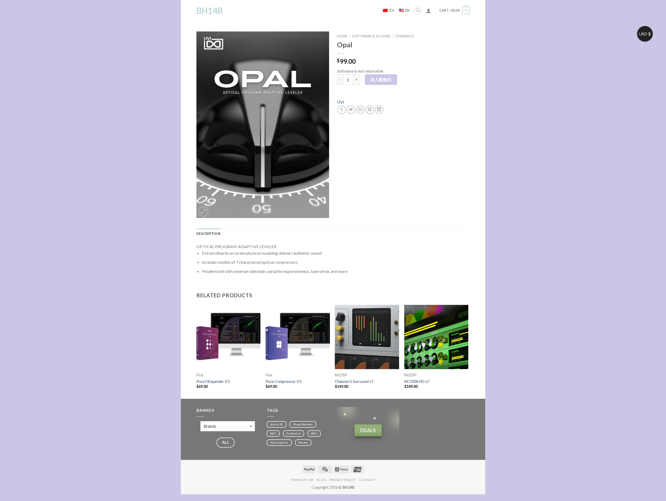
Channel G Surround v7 (354, 381)
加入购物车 (381, 79)
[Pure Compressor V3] (298, 337)
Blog (321, 480)
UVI (340, 101)
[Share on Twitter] (351, 109)
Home (342, 36)
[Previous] (197, 351)
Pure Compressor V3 (283, 381)
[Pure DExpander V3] (228, 337)
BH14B (209, 11)
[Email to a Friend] (360, 109)
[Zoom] (203, 212)
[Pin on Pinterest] (370, 109)
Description (208, 234)
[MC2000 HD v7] (436, 337)
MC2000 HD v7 (416, 381)
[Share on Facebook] (341, 109)
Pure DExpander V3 (212, 381)
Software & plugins (371, 36)
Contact (367, 480)
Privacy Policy (343, 480)
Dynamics (404, 36)
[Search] (418, 11)
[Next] (468, 351)
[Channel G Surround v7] (367, 337)
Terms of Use (302, 480)
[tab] (208, 233)
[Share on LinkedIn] (379, 109)
